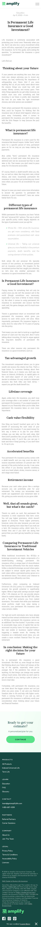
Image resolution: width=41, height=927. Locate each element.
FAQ (4, 788)
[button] (37, 4)
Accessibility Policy (9, 859)
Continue (20, 739)
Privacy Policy (7, 851)
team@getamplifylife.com (12, 803)
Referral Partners (9, 819)
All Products (7, 764)
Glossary (5, 792)
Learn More (25, 924)
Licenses (5, 862)
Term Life (6, 772)
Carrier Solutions (8, 823)
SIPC (15, 887)
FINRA (10, 887)
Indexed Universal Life (11, 768)
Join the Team (8, 839)
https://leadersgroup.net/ (26, 892)
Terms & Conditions (10, 855)
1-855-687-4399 (8, 807)
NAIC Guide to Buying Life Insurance (15, 881)
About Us (6, 835)
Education (20, 13)
